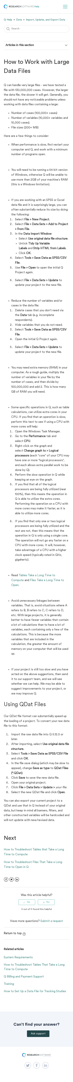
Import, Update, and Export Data (45, 19)
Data (19, 19)
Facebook (6, 879)
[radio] (26, 902)
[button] (65, 6)
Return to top (13, 933)
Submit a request (51, 921)
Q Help (8, 19)
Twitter (11, 879)
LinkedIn (17, 879)
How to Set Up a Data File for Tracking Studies (35, 991)
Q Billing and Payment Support (24, 976)
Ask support (38, 1033)
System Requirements (18, 957)
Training (9, 984)
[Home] (21, 8)
